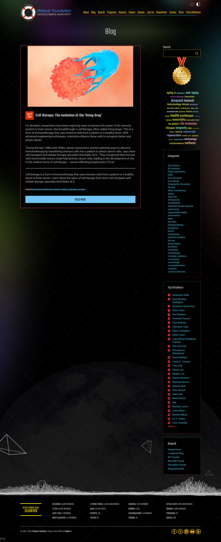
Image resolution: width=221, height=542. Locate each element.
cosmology (174, 262)
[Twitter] (180, 531)
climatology (174, 253)
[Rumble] (198, 531)
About (86, 12)
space (170, 139)
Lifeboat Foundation (39, 531)
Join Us (150, 12)
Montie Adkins (179, 414)
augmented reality (177, 212)
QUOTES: (169, 518)
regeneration (174, 135)
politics (171, 132)
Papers (132, 12)
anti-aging (192, 93)
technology (190, 139)
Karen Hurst (178, 334)
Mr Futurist (173, 457)
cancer (177, 108)
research (184, 136)
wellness (190, 143)
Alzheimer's (181, 93)
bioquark (177, 101)
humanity (197, 116)
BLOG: (92, 509)
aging (170, 93)
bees (170, 218)
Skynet (171, 187)
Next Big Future (176, 461)
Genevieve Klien (180, 295)
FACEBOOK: (56, 504)
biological (173, 228)
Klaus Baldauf (179, 357)
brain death (170, 108)
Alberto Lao (178, 373)
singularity (195, 136)
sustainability (179, 140)
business (172, 246)
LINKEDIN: (132, 504)
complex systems (177, 256)
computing (173, 259)
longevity (181, 128)
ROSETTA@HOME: (59, 518)
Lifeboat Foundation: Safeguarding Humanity (45, 12)
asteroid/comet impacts (180, 206)
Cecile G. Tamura (181, 361)
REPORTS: (94, 513)
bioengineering (175, 224)
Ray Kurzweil (174, 178)
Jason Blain (178, 410)
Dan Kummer (179, 346)
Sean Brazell (179, 390)
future (189, 111)
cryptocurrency (185, 108)
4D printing (174, 168)
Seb (174, 402)
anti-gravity (174, 199)
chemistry (173, 249)
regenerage (189, 131)
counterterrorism (176, 265)
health (174, 116)
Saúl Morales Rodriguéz (179, 301)
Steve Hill (177, 394)
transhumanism (176, 143)
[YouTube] (192, 531)
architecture (174, 203)
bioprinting (173, 234)
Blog (93, 12)
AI (175, 93)
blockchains (174, 243)
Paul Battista (179, 322)
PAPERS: (93, 518)
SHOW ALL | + (172, 427)
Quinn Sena (178, 310)
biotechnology (174, 104)
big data (172, 221)
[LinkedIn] (186, 531)
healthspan (186, 116)
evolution (82, 190)
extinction (182, 112)
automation (174, 215)
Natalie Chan (179, 386)
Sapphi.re (67, 531)
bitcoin (185, 104)
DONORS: (131, 509)
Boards (101, 12)
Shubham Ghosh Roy (183, 306)
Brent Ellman (179, 398)
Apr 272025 (29, 115)
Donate (141, 12)
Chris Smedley (179, 422)
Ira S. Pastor (178, 418)
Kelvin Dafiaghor (181, 330)
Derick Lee (177, 369)
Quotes (172, 12)
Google (167, 116)
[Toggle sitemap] (192, 4)
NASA (190, 128)
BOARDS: (169, 509)
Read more (80, 199)
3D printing (174, 165)
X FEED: (55, 509)
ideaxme (169, 120)
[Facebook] (174, 531)
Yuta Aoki (177, 365)
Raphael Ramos (180, 382)
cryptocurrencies (176, 271)
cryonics (172, 268)
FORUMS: (131, 518)
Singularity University (179, 184)
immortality (179, 120)
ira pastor (173, 124)
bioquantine (190, 96)
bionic (171, 231)
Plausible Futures (177, 464)
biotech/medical (60, 190)
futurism (195, 112)
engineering (72, 190)
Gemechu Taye (180, 326)
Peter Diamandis (176, 171)
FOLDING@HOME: (135, 513)
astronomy (173, 209)
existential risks (172, 112)
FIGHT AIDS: (56, 513)
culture (192, 108)
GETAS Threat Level (31, 510)
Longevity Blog (176, 453)
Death (196, 108)
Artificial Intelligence (177, 97)
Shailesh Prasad (181, 318)
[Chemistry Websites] (182, 72)
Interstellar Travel (192, 120)
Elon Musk (173, 181)
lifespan (170, 128)
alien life (172, 196)
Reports (122, 12)
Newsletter (161, 12)
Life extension (188, 124)
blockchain (194, 105)
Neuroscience (195, 129)
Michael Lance (180, 406)
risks (189, 136)
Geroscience (174, 449)
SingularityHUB (176, 468)
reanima (178, 131)
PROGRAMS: (171, 513)
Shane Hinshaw (180, 377)
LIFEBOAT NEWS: (96, 504)
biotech (189, 101)
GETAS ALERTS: (172, 504)
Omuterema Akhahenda (43, 190)
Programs (111, 12)
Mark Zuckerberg (177, 190)
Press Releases (193, 12)
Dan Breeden (179, 314)
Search (196, 53)
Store (181, 12)
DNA (170, 174)
